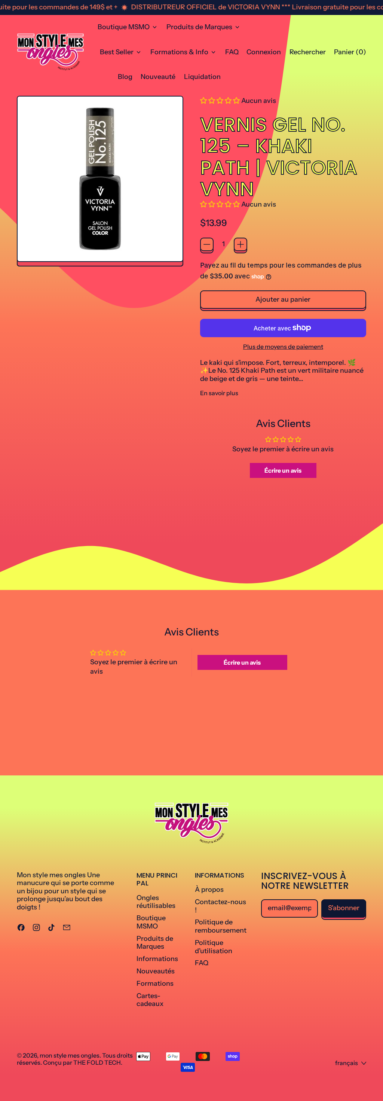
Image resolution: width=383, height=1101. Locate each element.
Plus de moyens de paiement (283, 346)
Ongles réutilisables (156, 902)
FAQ (232, 52)
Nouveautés (156, 971)
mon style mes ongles (69, 1055)
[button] (307, 52)
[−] (207, 244)
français (346, 1063)
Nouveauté (158, 77)
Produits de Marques (155, 942)
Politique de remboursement (220, 926)
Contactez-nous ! (220, 906)
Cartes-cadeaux (150, 1000)
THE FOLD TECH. (97, 1062)
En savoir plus (219, 393)
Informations (157, 959)
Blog (125, 77)
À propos (209, 889)
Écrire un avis (282, 470)
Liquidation (202, 77)
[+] (240, 244)
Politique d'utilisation (213, 947)
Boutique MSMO (151, 922)
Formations (155, 983)
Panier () (350, 54)
